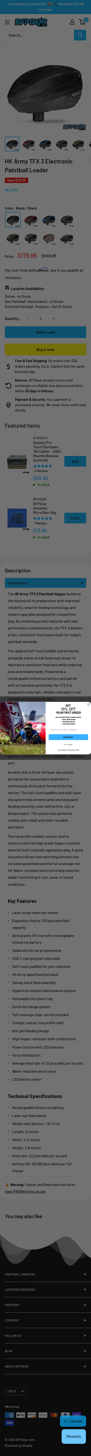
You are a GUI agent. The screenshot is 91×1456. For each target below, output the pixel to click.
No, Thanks (68, 744)
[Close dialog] (88, 704)
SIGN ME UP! (68, 737)
